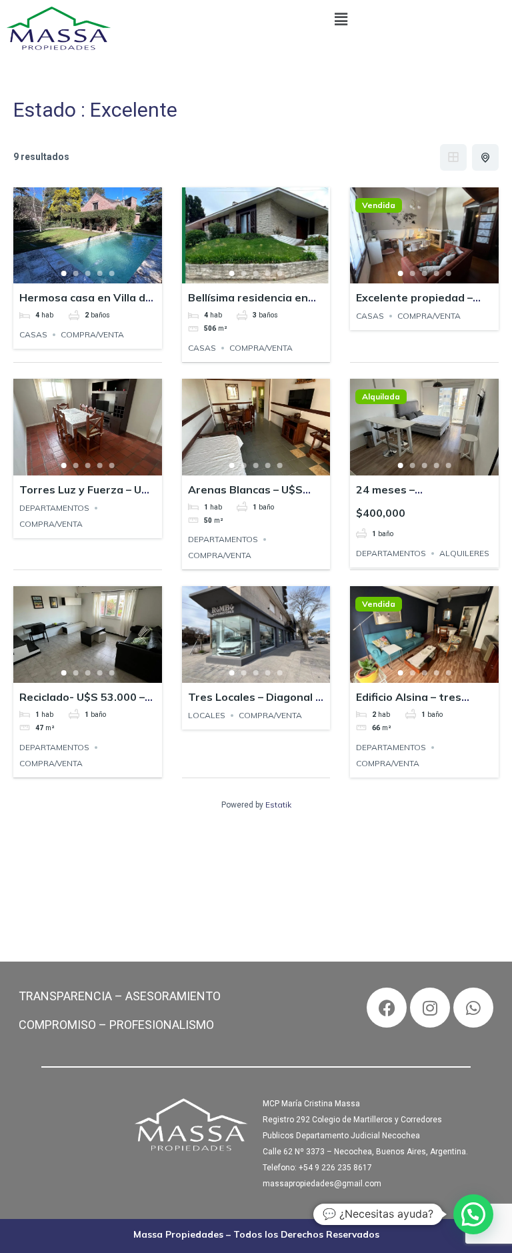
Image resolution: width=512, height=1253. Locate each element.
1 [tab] (63, 273)
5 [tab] (111, 273)
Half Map (485, 157)
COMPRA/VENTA (92, 334)
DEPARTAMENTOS (54, 508)
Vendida (378, 205)
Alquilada (381, 397)
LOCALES (206, 715)
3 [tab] (87, 273)
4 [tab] (99, 273)
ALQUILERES (464, 553)
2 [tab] (75, 273)
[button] (341, 19)
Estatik (278, 805)
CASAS (33, 334)
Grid (453, 157)
